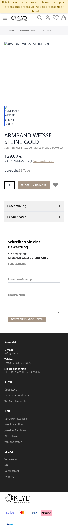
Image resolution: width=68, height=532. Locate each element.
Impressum (11, 459)
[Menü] (5, 18)
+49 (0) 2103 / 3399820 (17, 363)
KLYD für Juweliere (15, 418)
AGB (6, 465)
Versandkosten (43, 161)
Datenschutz (12, 471)
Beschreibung (16, 206)
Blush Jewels (12, 436)
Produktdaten (16, 217)
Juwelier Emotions (15, 430)
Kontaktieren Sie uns (17, 395)
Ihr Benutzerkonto (15, 401)
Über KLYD (10, 389)
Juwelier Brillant (14, 424)
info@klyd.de (12, 353)
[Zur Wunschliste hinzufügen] (56, 185)
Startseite (9, 30)
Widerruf (9, 476)
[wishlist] (56, 17)
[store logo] (19, 18)
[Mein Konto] (48, 17)
